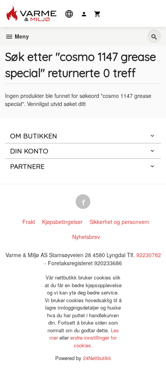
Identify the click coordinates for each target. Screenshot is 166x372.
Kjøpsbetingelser (62, 222)
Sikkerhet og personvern (119, 222)
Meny (21, 36)
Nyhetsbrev (86, 237)
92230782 (148, 255)
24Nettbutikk (97, 358)
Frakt (28, 222)
